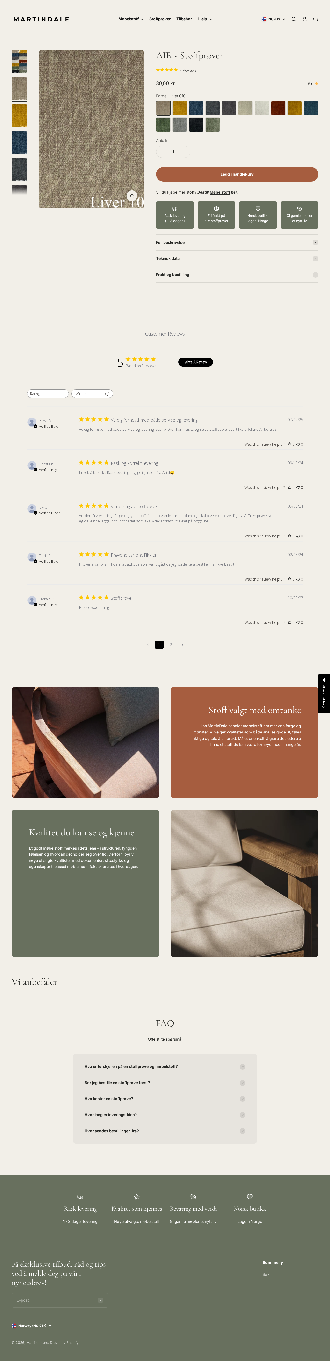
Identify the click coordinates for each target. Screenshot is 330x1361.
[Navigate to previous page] (147, 645)
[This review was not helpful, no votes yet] (298, 444)
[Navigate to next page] (182, 645)
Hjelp (202, 18)
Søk (266, 1274)
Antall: (161, 140)
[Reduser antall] (163, 152)
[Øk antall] (183, 152)
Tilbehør (184, 18)
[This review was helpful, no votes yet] (289, 444)
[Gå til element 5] (19, 170)
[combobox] (48, 393)
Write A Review (196, 362)
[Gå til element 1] (19, 62)
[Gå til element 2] (19, 89)
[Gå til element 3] (19, 116)
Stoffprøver (160, 18)
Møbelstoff (128, 18)
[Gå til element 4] (19, 143)
